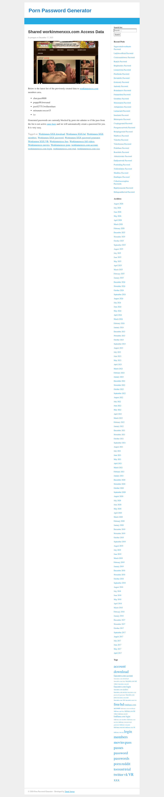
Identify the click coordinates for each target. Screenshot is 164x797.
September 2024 (120, 294)
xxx (117, 779)
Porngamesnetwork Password (124, 127)
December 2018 (119, 570)
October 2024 (119, 290)
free (117, 704)
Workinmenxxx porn (60, 144)
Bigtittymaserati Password (123, 188)
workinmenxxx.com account (84, 144)
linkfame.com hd (122, 714)
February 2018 (119, 611)
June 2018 (117, 595)
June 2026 (117, 212)
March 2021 (118, 467)
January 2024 (119, 327)
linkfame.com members (120, 719)
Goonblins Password (121, 98)
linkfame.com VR (130, 727)
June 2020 (117, 504)
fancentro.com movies (120, 692)
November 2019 (119, 533)
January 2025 (119, 278)
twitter (119, 774)
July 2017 (117, 640)
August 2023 (118, 348)
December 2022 (119, 381)
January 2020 (119, 525)
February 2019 (119, 562)
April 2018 (118, 603)
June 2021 (117, 455)
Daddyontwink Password (123, 160)
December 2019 (119, 529)
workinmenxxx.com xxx (88, 148)
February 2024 (119, 323)
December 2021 (119, 430)
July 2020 (117, 500)
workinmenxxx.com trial (64, 148)
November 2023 (119, 335)
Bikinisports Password (122, 119)
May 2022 (117, 409)
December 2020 (119, 480)
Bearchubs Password (121, 152)
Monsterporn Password (122, 102)
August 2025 (118, 249)
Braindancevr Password (122, 90)
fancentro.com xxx (131, 700)
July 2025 (117, 253)
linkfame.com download (128, 708)
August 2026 (118, 203)
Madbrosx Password (121, 135)
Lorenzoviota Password (122, 70)
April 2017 (118, 653)
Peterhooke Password (121, 74)
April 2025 (118, 265)
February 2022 (119, 422)
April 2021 (118, 463)
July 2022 (117, 401)
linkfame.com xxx (119, 732)
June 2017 (117, 645)
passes (118, 747)
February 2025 (119, 273)
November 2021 (119, 434)
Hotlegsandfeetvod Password (124, 192)
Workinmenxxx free (59, 141)
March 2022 (118, 418)
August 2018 (118, 587)
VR (131, 774)
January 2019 (119, 566)
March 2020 (118, 517)
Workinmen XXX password (51, 137)
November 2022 (119, 385)
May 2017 (117, 649)
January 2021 (119, 475)
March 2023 (118, 368)
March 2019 (118, 558)
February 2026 (119, 228)
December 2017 (119, 620)
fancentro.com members (121, 690)
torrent (119, 768)
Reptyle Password (120, 61)
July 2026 (117, 208)
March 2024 (118, 319)
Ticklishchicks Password (123, 168)
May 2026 (117, 216)
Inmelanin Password (121, 115)
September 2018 (120, 583)
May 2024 (117, 311)
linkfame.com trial (119, 727)
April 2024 (118, 315)
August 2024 (118, 298)
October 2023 (119, 339)
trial (128, 768)
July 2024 (117, 302)
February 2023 (119, 372)
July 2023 (117, 352)
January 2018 (119, 616)
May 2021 (117, 459)
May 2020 (117, 508)
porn (117, 763)
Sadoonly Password (121, 86)
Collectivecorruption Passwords (121, 182)
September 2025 (120, 245)
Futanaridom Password (122, 94)
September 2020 (120, 492)
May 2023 (117, 360)
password (121, 752)
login (128, 731)
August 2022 (118, 397)
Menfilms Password (121, 173)
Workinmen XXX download (52, 133)
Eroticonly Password (121, 82)
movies (119, 742)
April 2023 (118, 364)
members (121, 736)
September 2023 (120, 344)
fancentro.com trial (122, 697)
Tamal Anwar (70, 791)
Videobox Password (121, 140)
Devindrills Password (121, 78)
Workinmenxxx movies (39, 144)
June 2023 (117, 356)
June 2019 (117, 554)
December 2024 (119, 282)
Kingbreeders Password (122, 65)
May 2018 (117, 599)
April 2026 (118, 220)
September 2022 (120, 393)
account (120, 666)
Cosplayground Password (123, 123)
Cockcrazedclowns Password (124, 57)
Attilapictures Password (122, 107)
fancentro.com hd (123, 684)
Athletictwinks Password (123, 156)
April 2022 (118, 414)
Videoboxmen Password (122, 144)
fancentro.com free (119, 681)
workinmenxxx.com (89, 88)
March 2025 (118, 269)
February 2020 (119, 521)
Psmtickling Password (122, 164)
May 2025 (117, 261)
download (121, 671)
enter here (51, 123)
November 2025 (119, 236)
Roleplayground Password (123, 131)
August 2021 (118, 447)
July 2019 (117, 550)
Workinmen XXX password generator (82, 137)
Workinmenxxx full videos (82, 141)
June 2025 (117, 257)
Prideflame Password (121, 148)
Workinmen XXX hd (76, 133)
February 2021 (119, 471)
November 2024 (119, 286)
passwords (121, 758)
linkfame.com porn (125, 725)
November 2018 (119, 574)
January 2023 (119, 377)
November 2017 (119, 624)
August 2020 (118, 496)
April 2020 (118, 513)
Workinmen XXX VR (38, 141)
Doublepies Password (121, 177)
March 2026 (118, 224)
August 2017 (118, 636)
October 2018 (119, 578)
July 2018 (117, 591)
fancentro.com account (123, 675)
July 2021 (117, 451)
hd (122, 704)
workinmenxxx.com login (40, 148)
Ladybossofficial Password (123, 53)
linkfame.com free (119, 711)
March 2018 (118, 607)
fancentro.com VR (119, 700)
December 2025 (119, 232)
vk (126, 774)
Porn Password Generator (60, 10)
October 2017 (119, 628)
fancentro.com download (121, 679)
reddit (125, 763)
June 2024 (117, 306)
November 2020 (119, 484)
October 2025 (119, 241)
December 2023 (119, 331)
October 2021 (119, 438)
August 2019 (118, 546)
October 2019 (119, 537)
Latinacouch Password (122, 111)
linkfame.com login (122, 716)
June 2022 (117, 405)
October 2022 (119, 389)
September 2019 (120, 541)
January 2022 (119, 426)
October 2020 (119, 488)
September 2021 (120, 442)
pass (128, 742)
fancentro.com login (122, 686)
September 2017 (120, 632)
